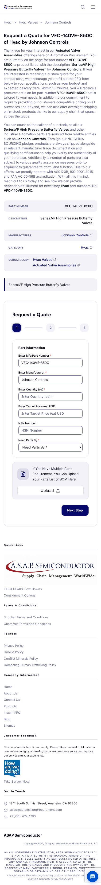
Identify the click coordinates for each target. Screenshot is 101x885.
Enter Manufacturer (32, 372)
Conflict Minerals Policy (21, 658)
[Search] (82, 7)
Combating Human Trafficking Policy (30, 665)
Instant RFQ (12, 712)
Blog (7, 719)
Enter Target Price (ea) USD (36, 406)
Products (10, 706)
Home (8, 687)
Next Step (75, 510)
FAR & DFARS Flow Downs (23, 589)
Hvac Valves (42, 259)
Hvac (85, 247)
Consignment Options (19, 595)
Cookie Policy (13, 652)
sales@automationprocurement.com (35, 809)
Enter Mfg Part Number (34, 355)
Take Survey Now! (17, 781)
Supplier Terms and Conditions (26, 617)
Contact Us (12, 700)
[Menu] (93, 7)
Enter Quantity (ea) (31, 389)
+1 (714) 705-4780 (22, 816)
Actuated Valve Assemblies (54, 265)
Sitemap (9, 725)
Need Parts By (28, 440)
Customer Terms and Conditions (27, 624)
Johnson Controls (75, 235)
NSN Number (27, 423)
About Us (10, 693)
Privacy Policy (13, 645)
